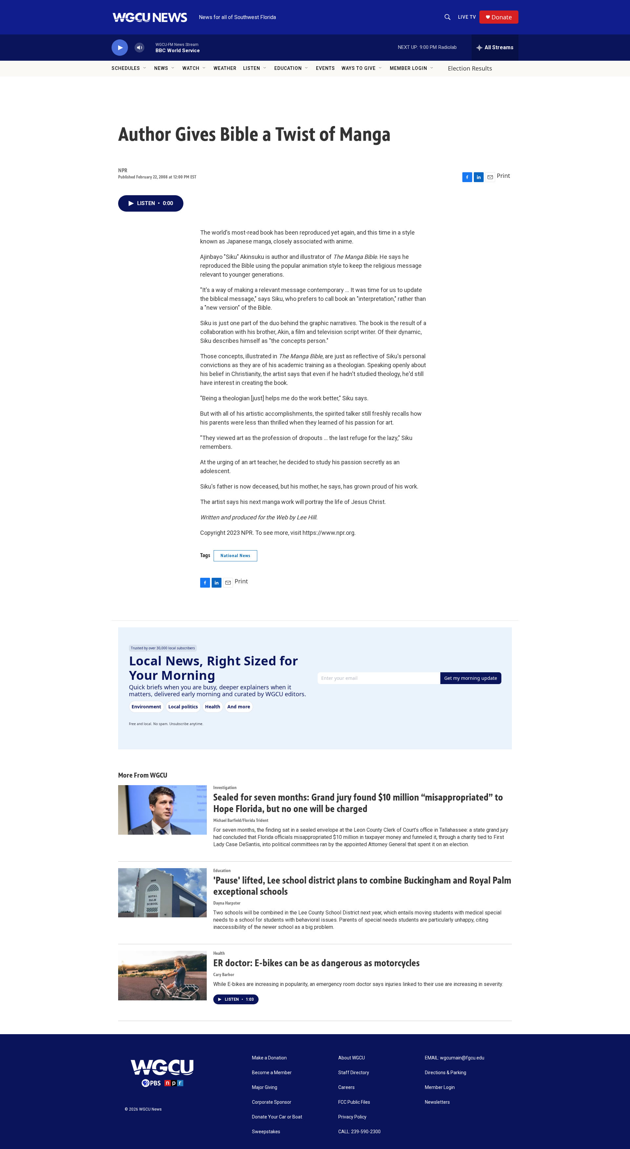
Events (325, 68)
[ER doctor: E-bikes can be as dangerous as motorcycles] (162, 975)
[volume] (139, 47)
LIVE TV (467, 17)
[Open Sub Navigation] (145, 68)
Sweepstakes (266, 1131)
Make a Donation (269, 1057)
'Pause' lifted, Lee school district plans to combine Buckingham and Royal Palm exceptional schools (362, 886)
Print (503, 175)
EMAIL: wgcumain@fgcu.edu (454, 1057)
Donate (502, 17)
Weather (225, 68)
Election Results (470, 68)
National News (235, 555)
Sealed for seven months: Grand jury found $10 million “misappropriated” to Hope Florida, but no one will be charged (358, 803)
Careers (346, 1087)
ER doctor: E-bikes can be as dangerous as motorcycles (316, 963)
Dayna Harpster (227, 903)
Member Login (408, 68)
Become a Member (272, 1072)
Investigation (225, 787)
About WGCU (351, 1057)
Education (288, 68)
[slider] (150, 47)
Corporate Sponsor (271, 1102)
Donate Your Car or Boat (277, 1117)
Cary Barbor (223, 974)
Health (219, 953)
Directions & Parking (445, 1072)
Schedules (126, 68)
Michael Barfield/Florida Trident (240, 820)
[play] (120, 48)
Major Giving (264, 1087)
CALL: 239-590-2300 (359, 1131)
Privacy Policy (352, 1117)
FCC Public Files (354, 1102)
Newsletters (437, 1102)
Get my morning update (470, 678)
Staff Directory (353, 1072)
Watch (191, 68)
